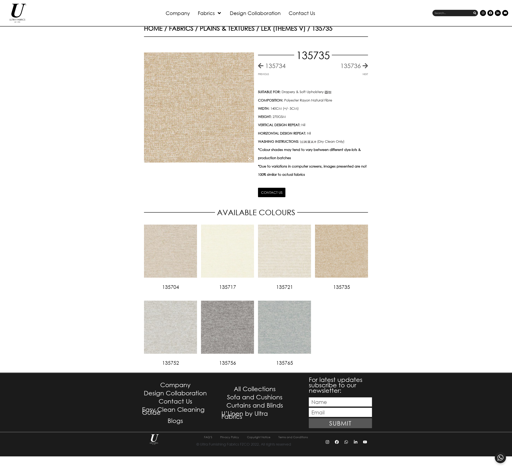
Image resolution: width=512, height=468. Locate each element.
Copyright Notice (258, 437)
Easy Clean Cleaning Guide (173, 411)
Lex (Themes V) (283, 28)
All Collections (255, 388)
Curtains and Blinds (254, 405)
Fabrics (206, 13)
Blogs (175, 420)
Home (153, 28)
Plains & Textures (227, 28)
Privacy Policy (229, 437)
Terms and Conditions (293, 437)
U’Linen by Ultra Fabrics (244, 415)
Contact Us (302, 13)
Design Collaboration (255, 13)
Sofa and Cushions (254, 397)
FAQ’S (208, 437)
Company (178, 13)
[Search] (475, 13)
